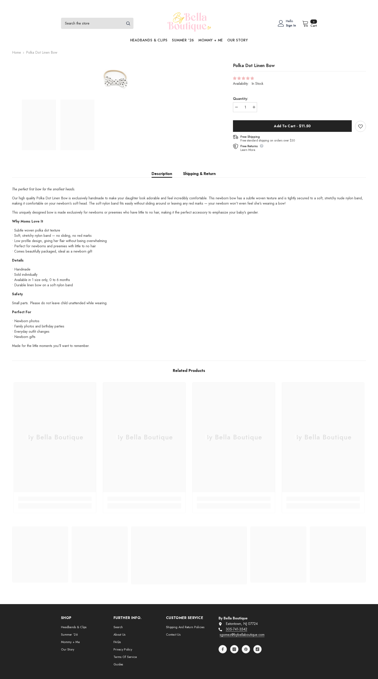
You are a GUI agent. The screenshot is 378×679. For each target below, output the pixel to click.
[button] (244, 78)
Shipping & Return (199, 174)
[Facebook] (223, 649)
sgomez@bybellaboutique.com (242, 634)
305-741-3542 (236, 629)
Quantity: (240, 98)
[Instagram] (234, 649)
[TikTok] (257, 649)
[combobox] (92, 23)
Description (162, 174)
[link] (55, 499)
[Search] (97, 23)
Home (16, 52)
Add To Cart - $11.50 (292, 126)
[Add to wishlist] (360, 126)
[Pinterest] (246, 649)
